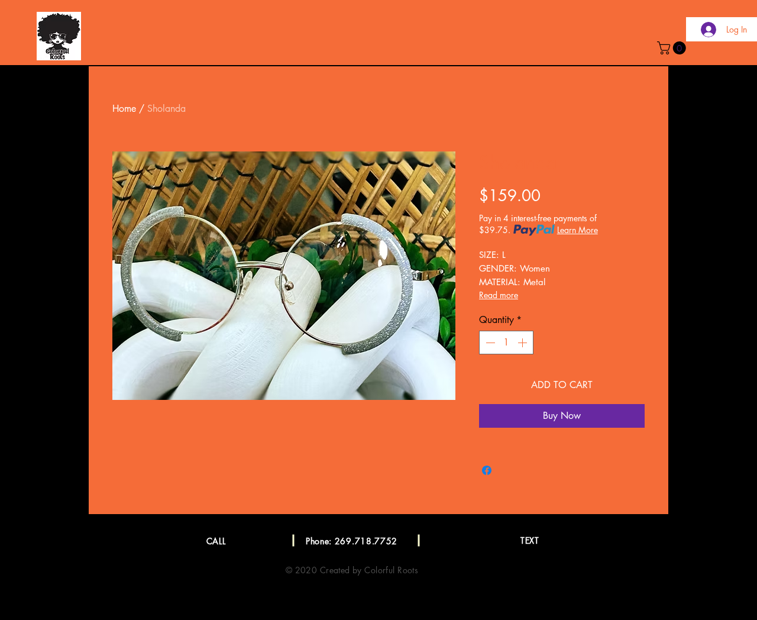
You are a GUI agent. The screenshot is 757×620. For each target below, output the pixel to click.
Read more (498, 295)
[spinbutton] (506, 342)
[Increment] (523, 342)
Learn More (577, 229)
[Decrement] (489, 342)
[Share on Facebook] (487, 470)
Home (124, 108)
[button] (673, 47)
